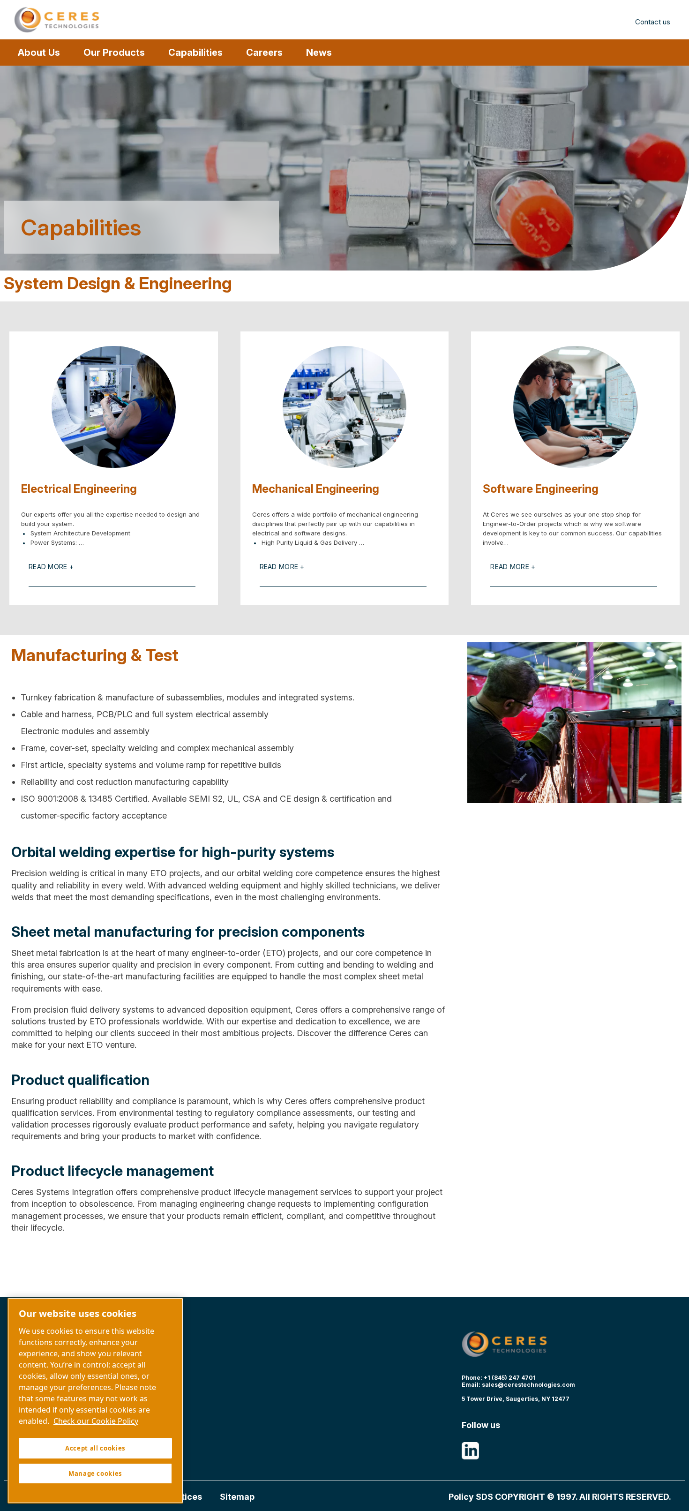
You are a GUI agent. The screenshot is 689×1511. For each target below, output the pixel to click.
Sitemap (237, 1497)
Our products (114, 52)
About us (39, 52)
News (319, 52)
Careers (264, 52)
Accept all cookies (95, 1448)
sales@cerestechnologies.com (528, 1384)
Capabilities (195, 52)
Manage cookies (95, 1473)
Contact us (652, 21)
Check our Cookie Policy (95, 1421)
